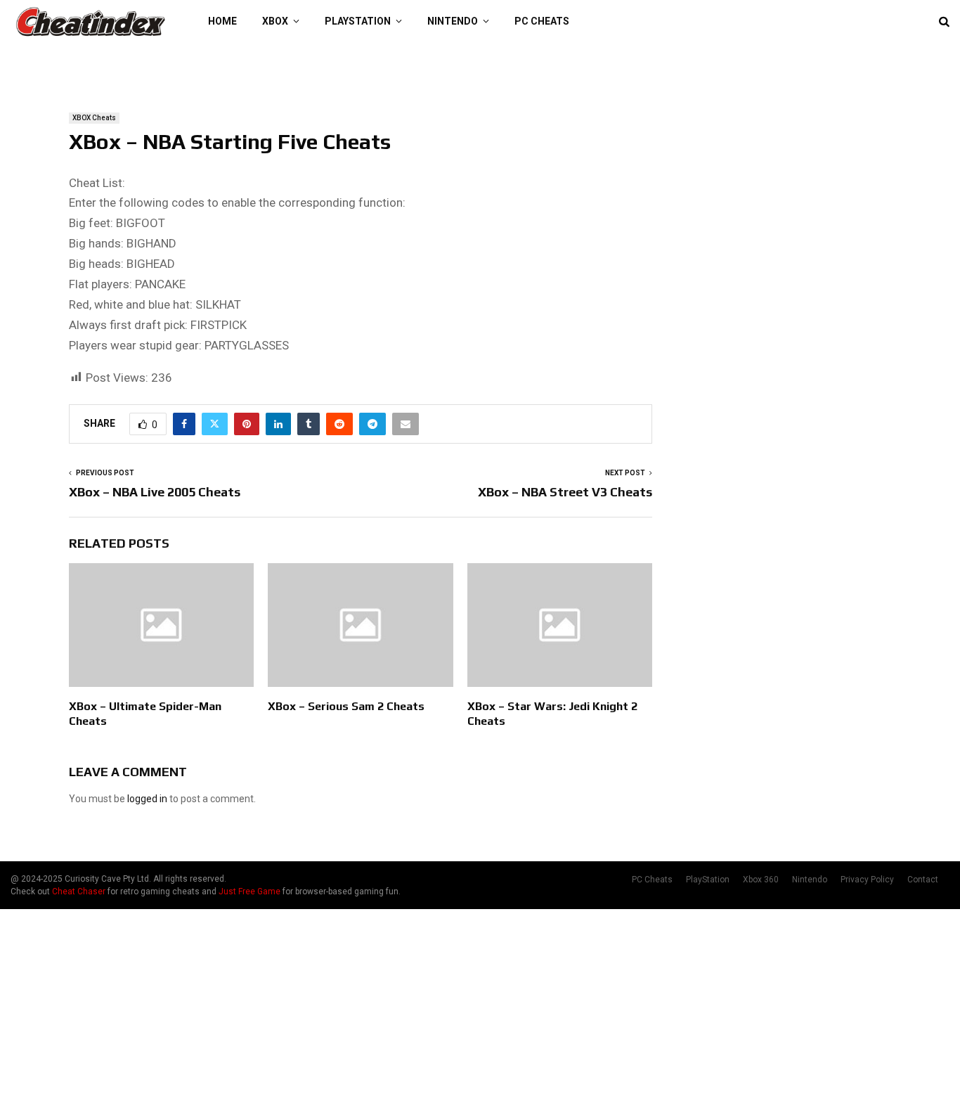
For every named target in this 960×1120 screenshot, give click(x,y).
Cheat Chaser (78, 891)
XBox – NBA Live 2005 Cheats (154, 491)
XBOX (275, 21)
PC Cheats (541, 21)
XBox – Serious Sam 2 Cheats (346, 706)
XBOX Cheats (94, 118)
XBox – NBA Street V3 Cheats (565, 491)
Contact (922, 879)
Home (222, 21)
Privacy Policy (867, 879)
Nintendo (452, 21)
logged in (147, 798)
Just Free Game (249, 891)
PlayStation (358, 21)
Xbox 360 (761, 879)
